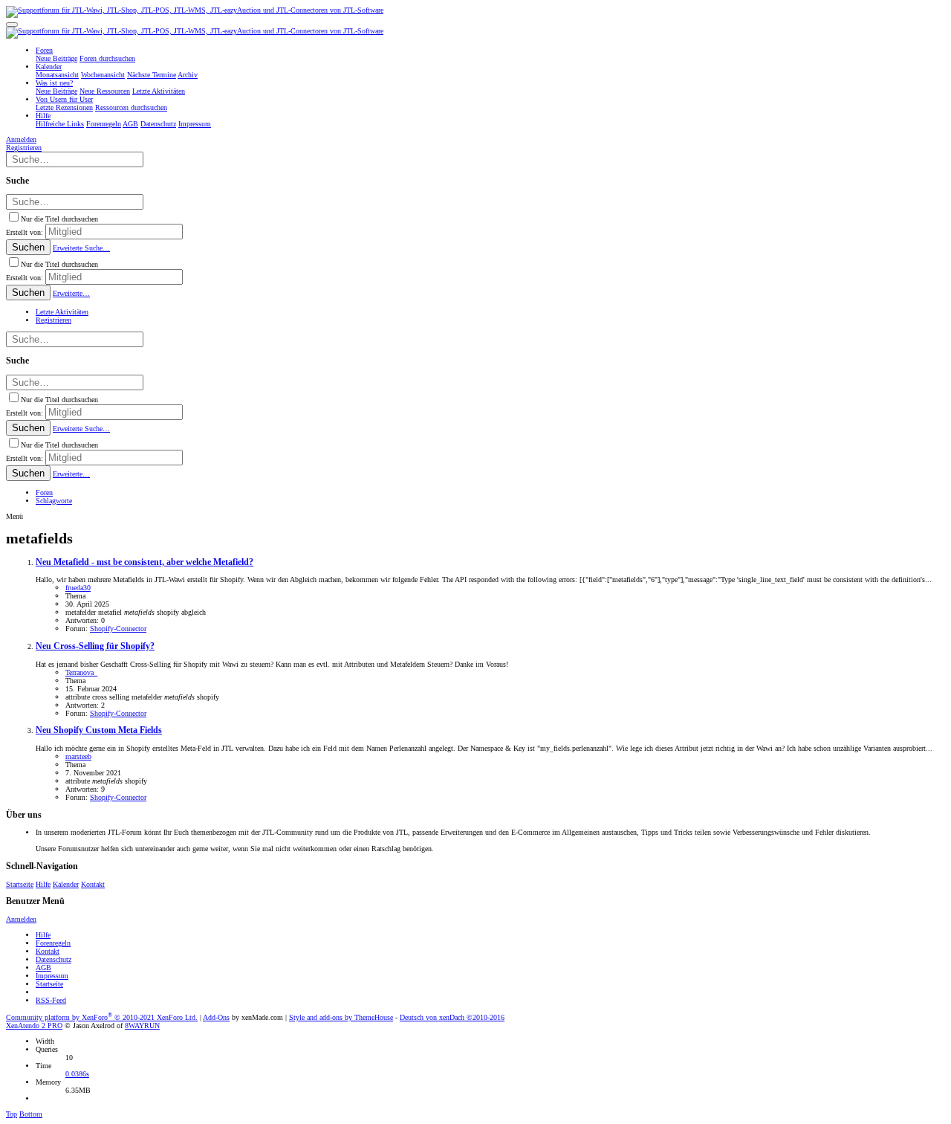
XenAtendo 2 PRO (34, 1025)
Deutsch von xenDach (452, 1017)
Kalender (66, 884)
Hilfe (43, 884)
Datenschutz (53, 959)
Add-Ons (216, 1017)
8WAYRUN (142, 1025)
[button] (12, 24)
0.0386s (77, 1074)
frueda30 (78, 588)
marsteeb (78, 756)
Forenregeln (53, 943)
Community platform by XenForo (102, 1017)
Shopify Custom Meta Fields (99, 730)
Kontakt (93, 884)
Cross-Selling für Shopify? (95, 646)
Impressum (52, 976)
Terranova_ (81, 672)
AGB (43, 967)
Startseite (19, 884)
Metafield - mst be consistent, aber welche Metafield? (144, 562)
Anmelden (21, 919)
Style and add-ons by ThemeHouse (341, 1017)
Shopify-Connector (118, 628)
